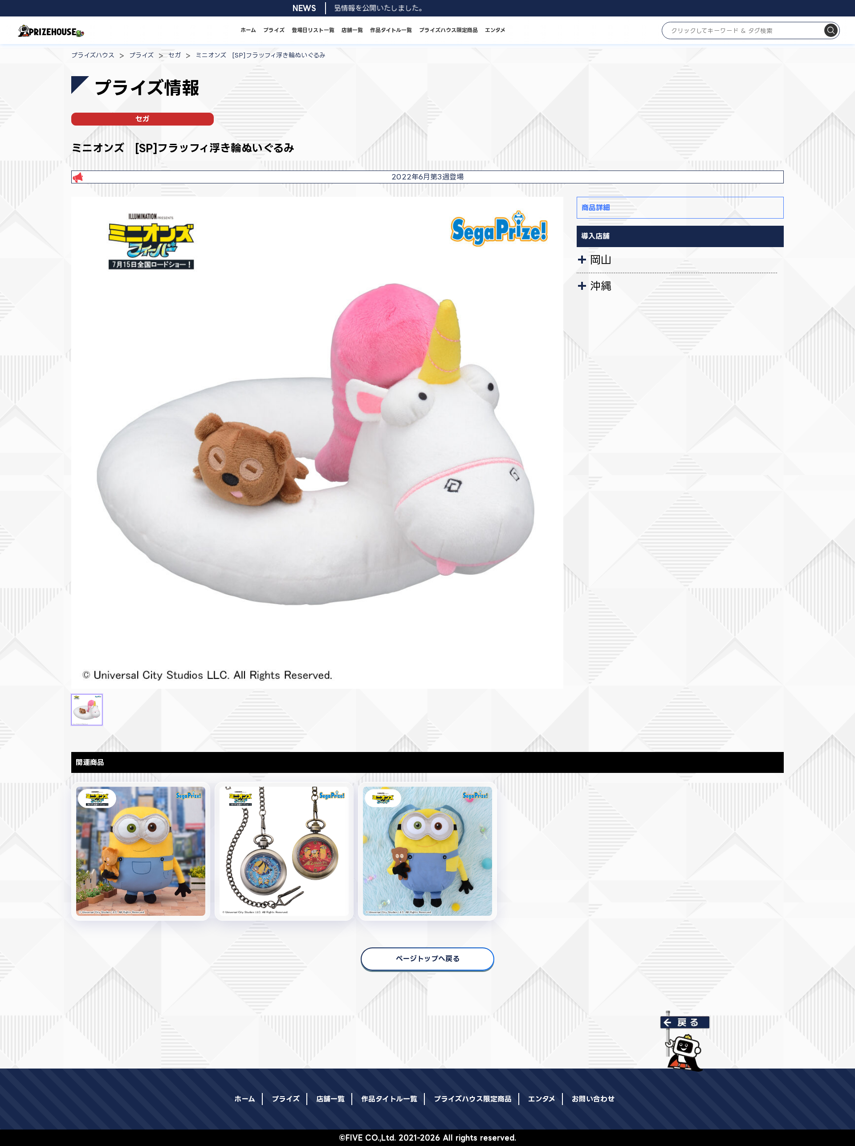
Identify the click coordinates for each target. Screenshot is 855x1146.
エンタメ (495, 30)
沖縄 (600, 286)
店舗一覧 (352, 30)
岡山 (600, 259)
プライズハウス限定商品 (448, 30)
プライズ (274, 30)
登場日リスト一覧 (313, 30)
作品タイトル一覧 (391, 30)
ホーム (248, 30)
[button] (86, 709)
